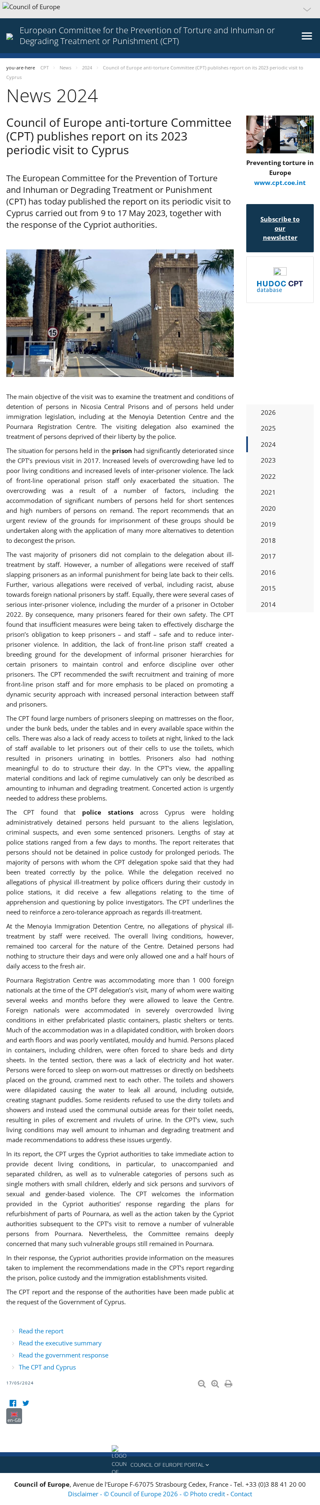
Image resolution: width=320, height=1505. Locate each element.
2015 (268, 588)
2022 (268, 476)
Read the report (41, 1331)
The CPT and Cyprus (47, 1367)
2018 (268, 540)
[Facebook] (12, 1403)
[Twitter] (25, 1403)
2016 (268, 572)
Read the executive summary (60, 1343)
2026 (268, 412)
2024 (268, 444)
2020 (268, 508)
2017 (268, 556)
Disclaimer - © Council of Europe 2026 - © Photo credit (147, 1494)
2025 (268, 428)
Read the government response (63, 1355)
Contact (241, 1494)
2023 (268, 460)
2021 (268, 492)
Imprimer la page (229, 1382)
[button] (160, 9)
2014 (268, 604)
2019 (268, 524)
